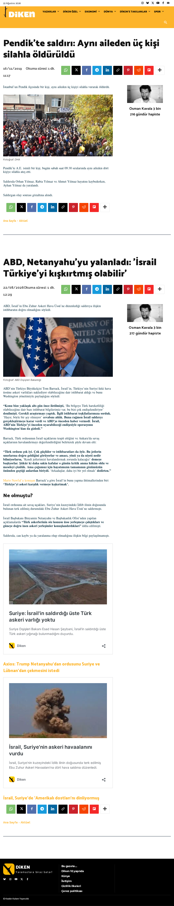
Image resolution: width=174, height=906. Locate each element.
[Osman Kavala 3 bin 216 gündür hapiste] (145, 94)
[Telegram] (97, 70)
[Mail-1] (168, 3)
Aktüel (23, 220)
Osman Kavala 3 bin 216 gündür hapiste (145, 111)
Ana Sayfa (9, 220)
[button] (165, 22)
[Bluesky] (147, 3)
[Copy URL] (117, 70)
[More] (159, 70)
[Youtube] (158, 3)
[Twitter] (152, 3)
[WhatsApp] (65, 70)
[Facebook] (163, 3)
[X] (76, 70)
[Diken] (19, 11)
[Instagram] (142, 3)
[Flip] (149, 70)
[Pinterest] (128, 70)
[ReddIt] (138, 70)
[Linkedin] (107, 70)
